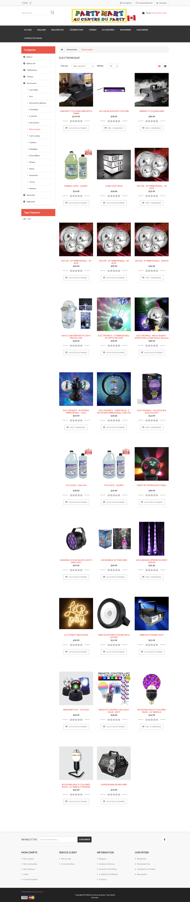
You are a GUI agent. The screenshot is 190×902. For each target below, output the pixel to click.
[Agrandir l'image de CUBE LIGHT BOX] (114, 165)
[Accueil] (62, 49)
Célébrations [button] (76, 30)
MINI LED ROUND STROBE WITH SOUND (114, 636)
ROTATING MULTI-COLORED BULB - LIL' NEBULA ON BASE (76, 785)
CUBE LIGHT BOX (114, 186)
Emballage (33, 149)
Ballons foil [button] (57, 30)
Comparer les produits (146, 869)
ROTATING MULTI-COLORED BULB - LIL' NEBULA (152, 710)
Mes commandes (30, 864)
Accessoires (32, 83)
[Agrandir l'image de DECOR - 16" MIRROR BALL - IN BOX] (114, 239)
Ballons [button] (41, 30)
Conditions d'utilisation (108, 874)
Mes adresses (29, 869)
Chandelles (33, 109)
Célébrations (32, 70)
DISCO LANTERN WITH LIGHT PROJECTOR (76, 336)
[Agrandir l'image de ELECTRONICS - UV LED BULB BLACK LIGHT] (152, 389)
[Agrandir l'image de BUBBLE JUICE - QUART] (76, 165)
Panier (26, 874)
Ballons (29, 57)
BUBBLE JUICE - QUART (76, 186)
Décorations (34, 123)
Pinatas (32, 162)
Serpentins (33, 175)
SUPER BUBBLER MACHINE (114, 784)
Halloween (31, 201)
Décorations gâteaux (37, 103)
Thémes (30, 76)
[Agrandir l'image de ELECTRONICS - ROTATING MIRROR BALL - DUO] (76, 389)
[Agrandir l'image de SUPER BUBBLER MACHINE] (114, 763)
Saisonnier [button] (125, 30)
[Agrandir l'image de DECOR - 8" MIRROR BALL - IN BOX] (152, 239)
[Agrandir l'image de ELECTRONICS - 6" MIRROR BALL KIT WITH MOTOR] (114, 314)
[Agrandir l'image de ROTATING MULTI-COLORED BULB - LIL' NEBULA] (152, 688)
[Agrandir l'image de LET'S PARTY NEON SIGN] (76, 613)
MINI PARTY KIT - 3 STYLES (76, 709)
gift (25, 219)
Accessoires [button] (108, 30)
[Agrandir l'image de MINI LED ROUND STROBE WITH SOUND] (114, 613)
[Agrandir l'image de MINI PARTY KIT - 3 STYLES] (76, 688)
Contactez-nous (33, 38)
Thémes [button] (92, 30)
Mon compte (28, 859)
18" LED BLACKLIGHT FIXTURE (114, 111)
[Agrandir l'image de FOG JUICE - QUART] (114, 464)
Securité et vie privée (108, 869)
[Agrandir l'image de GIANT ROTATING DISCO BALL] (152, 464)
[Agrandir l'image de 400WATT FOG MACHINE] (152, 90)
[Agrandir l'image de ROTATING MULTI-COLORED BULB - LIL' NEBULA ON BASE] (76, 763)
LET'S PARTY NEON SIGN (76, 635)
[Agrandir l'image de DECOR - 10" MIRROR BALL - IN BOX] (152, 165)
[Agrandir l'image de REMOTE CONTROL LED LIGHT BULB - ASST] (114, 688)
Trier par (64, 66)
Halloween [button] (142, 30)
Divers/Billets (34, 155)
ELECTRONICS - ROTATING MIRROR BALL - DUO (76, 411)
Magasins (103, 859)
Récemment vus (143, 864)
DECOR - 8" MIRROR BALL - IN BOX (152, 260)
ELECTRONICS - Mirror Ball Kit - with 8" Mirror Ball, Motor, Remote (152, 336)
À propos (103, 879)
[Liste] (165, 66)
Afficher (100, 66)
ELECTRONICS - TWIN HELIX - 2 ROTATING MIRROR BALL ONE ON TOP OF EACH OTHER (114, 412)
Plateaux (32, 188)
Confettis (33, 116)
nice (29, 219)
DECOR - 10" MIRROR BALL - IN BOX (152, 187)
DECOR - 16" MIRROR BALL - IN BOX (114, 261)
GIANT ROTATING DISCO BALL (152, 485)
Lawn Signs (33, 90)
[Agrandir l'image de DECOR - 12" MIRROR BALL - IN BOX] (76, 239)
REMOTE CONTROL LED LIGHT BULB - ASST (114, 710)
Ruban (31, 169)
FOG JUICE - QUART (114, 485)
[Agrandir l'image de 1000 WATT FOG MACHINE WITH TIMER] (76, 90)
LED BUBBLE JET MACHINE (114, 560)
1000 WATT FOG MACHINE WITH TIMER (76, 112)
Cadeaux (32, 142)
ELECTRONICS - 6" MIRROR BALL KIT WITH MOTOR (114, 336)
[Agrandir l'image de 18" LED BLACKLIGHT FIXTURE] (114, 90)
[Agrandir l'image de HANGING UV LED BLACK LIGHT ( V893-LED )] (76, 539)
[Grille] (159, 66)
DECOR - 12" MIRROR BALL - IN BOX (76, 261)
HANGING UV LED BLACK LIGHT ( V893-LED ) (76, 561)
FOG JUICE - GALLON (76, 485)
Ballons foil (31, 63)
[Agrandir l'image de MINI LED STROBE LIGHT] (152, 613)
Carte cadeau (34, 136)
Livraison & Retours (107, 864)
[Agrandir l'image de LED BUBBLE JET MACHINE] (114, 539)
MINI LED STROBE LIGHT (152, 635)
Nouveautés (142, 874)
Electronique (34, 129)
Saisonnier (31, 195)
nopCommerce (37, 892)
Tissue (32, 182)
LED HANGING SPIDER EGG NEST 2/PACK (152, 561)
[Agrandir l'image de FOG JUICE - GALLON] (76, 464)
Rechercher (141, 859)
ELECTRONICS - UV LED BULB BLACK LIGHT (151, 411)
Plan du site (66, 859)
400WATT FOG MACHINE (151, 111)
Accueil (28, 30)
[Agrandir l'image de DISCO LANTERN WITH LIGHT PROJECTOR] (76, 314)
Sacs (31, 96)
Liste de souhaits (30, 879)
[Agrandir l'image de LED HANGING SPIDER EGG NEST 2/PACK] (152, 539)
